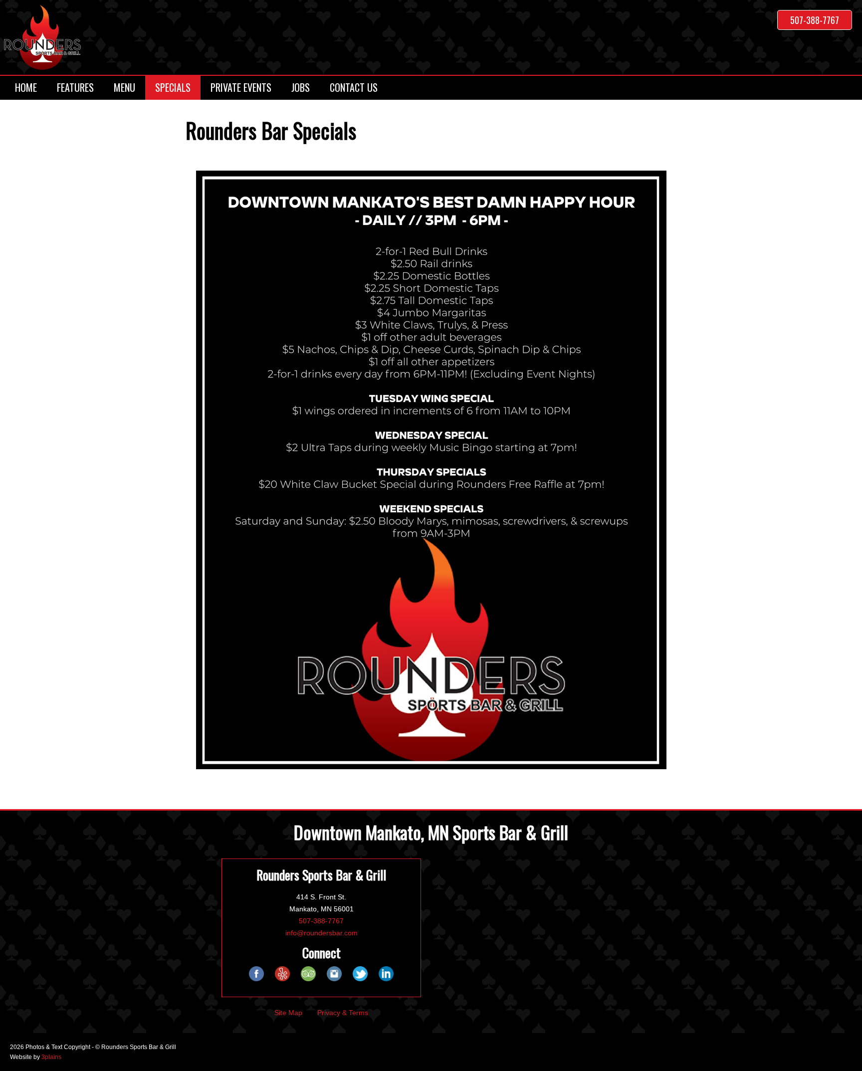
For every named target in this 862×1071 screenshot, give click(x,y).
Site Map (288, 1013)
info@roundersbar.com (321, 933)
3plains (51, 1057)
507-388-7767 (814, 19)
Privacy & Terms (342, 1013)
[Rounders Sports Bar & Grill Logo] (42, 37)
